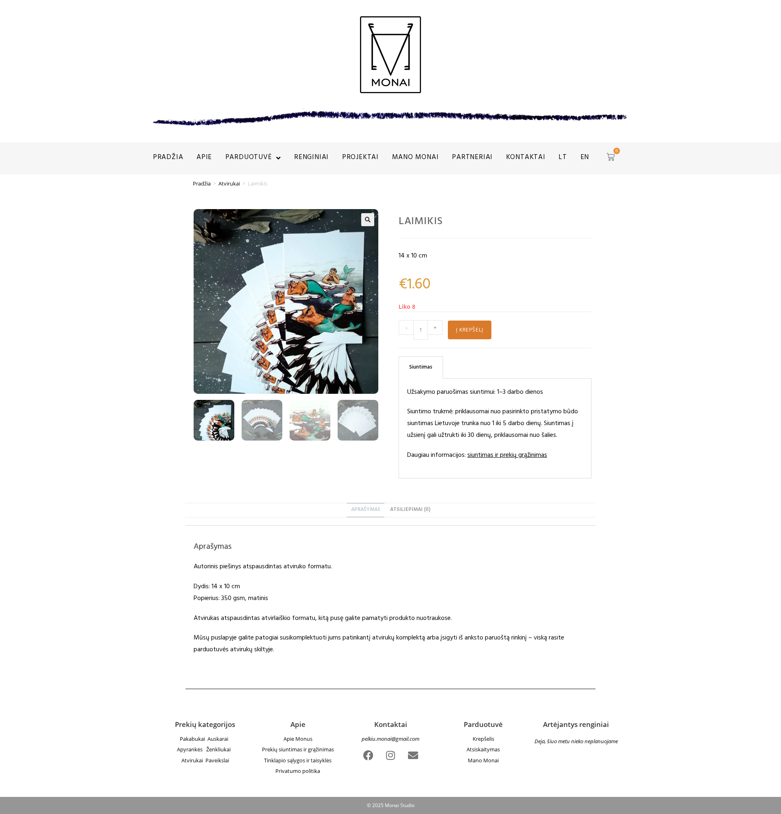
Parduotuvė (248, 157)
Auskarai (219, 738)
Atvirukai (229, 183)
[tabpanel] (495, 428)
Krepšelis (483, 738)
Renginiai (311, 157)
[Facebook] (368, 755)
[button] (367, 219)
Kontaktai (525, 157)
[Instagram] (390, 755)
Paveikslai (217, 760)
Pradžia (168, 157)
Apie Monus (298, 738)
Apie (204, 157)
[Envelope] (413, 755)
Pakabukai (193, 738)
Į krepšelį (469, 329)
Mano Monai (483, 760)
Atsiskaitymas (483, 749)
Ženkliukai (219, 749)
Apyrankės (191, 749)
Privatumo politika (297, 771)
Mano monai (415, 157)
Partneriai (472, 157)
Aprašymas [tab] (365, 510)
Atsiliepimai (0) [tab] (410, 510)
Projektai (360, 157)
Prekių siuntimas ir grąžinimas (298, 749)
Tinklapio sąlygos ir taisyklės (298, 760)
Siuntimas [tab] (420, 367)
